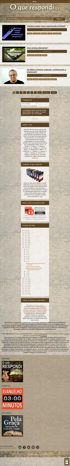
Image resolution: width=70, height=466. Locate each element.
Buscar (60, 19)
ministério (46, 79)
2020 (26, 239)
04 (27, 271)
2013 (26, 280)
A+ (67, 461)
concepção (36, 33)
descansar (31, 55)
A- (66, 463)
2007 (26, 290)
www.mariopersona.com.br (13, 324)
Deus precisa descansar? (37, 48)
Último (54, 92)
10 (27, 253)
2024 (26, 232)
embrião (43, 33)
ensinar (36, 79)
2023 (26, 234)
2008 (26, 288)
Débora (30, 79)
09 (27, 254)
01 (27, 276)
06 (27, 259)
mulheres (53, 79)
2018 (26, 242)
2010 (26, 285)
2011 (26, 283)
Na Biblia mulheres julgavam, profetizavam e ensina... (34, 268)
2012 (26, 281)
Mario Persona (17, 333)
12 (26, 249)
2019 (26, 240)
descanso (38, 55)
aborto (30, 33)
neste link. (35, 158)
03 (27, 273)
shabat (45, 55)
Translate (34, 105)
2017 (26, 244)
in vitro (50, 33)
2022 (26, 235)
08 (27, 256)
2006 (26, 292)
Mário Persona (54, 454)
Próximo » (46, 92)
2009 (26, 287)
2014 (26, 278)
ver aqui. (40, 196)
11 (26, 251)
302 (39, 92)
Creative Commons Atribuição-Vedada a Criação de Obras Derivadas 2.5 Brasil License (35, 310)
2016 (26, 246)
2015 (26, 247)
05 (27, 261)
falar (40, 79)
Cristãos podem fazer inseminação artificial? (46, 26)
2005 (26, 293)
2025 (26, 230)
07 (27, 258)
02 (27, 274)
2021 (26, 237)
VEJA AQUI (35, 118)
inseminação (57, 33)
